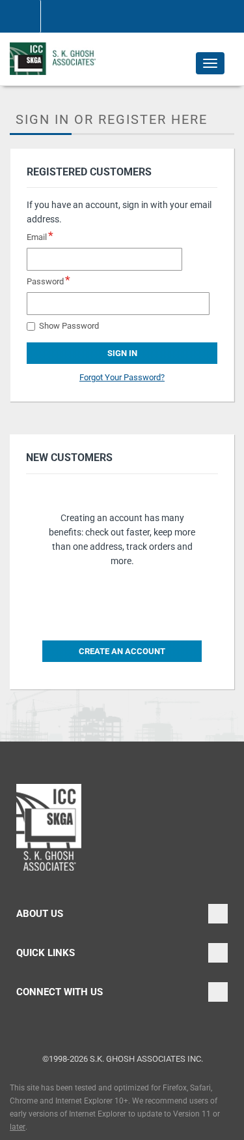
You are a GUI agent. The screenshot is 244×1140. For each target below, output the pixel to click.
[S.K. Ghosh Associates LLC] (55, 58)
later (17, 1127)
